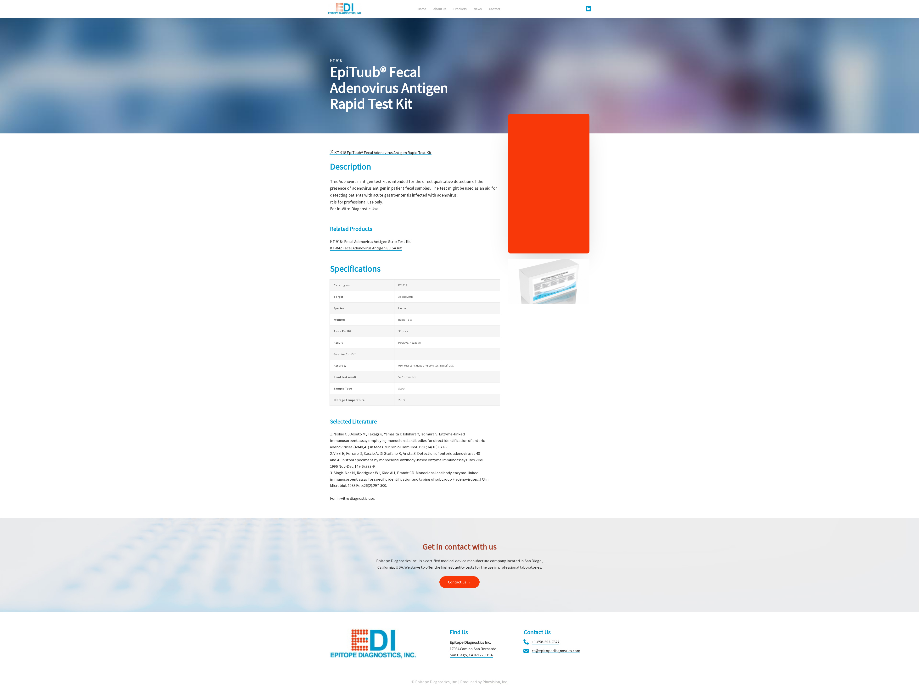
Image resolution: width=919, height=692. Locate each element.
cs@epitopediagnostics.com (556, 650)
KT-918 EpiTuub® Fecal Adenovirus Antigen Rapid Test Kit (382, 152)
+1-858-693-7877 (545, 641)
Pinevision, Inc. (495, 681)
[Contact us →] (459, 587)
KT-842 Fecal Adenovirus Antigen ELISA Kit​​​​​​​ (366, 248)
